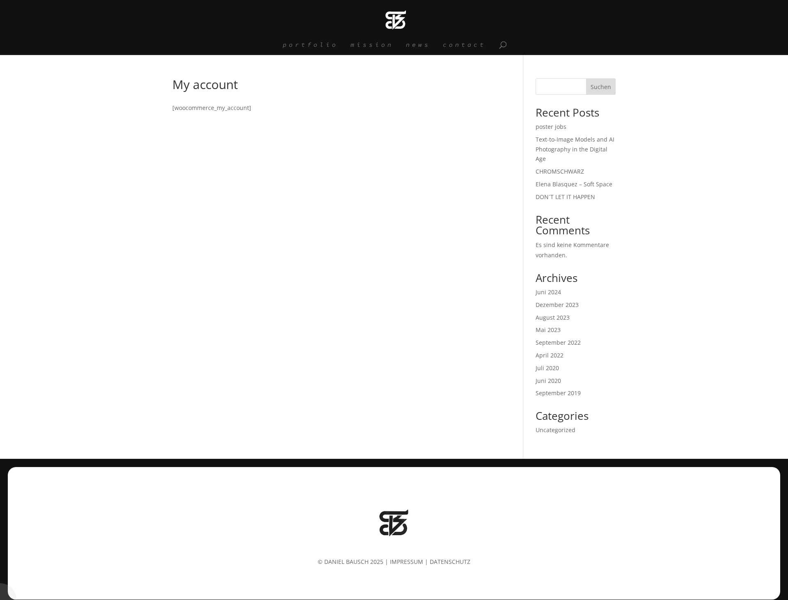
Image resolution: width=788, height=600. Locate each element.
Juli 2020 (547, 368)
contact (464, 45)
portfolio (310, 45)
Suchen (601, 87)
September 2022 (558, 342)
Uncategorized (555, 430)
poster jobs (551, 127)
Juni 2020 (548, 381)
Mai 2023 (548, 330)
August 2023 (553, 317)
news (418, 45)
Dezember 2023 (557, 305)
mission (372, 45)
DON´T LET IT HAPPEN (565, 197)
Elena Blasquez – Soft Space (574, 184)
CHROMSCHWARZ (560, 171)
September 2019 (558, 393)
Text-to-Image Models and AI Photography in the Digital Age (575, 149)
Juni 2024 (548, 292)
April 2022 (550, 355)
